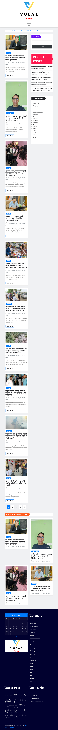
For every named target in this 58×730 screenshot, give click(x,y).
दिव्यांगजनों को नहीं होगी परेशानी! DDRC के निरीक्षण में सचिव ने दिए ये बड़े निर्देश (16, 483)
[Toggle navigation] (29, 24)
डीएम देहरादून (35, 120)
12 (13, 626)
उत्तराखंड (34, 111)
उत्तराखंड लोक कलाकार (38, 113)
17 (6, 629)
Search (36, 37)
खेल (33, 116)
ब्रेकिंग (34, 128)
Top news (35, 109)
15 (22, 626)
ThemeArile (12, 727)
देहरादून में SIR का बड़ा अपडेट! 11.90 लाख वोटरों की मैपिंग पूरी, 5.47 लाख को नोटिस (15, 218)
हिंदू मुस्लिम (35, 138)
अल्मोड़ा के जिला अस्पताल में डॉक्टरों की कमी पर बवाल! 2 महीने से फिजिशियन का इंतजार (16, 118)
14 (19, 626)
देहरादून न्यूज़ (35, 122)
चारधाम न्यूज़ (35, 118)
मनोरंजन (34, 130)
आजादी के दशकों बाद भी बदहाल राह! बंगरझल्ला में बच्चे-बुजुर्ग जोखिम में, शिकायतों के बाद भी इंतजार (16, 351)
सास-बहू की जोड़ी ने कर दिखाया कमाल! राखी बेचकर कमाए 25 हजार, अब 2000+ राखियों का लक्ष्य (16, 265)
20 (16, 629)
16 (26, 626)
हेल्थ (34, 140)
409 (20, 507)
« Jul (16, 636)
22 (22, 629)
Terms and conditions (37, 702)
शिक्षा (34, 136)
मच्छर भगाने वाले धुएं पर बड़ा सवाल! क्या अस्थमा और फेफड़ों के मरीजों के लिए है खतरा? (16, 436)
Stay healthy (36, 107)
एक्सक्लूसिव (35, 114)
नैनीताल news (36, 126)
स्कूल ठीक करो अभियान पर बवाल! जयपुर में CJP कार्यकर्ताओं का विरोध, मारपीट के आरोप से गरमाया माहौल (16, 308)
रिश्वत (34, 134)
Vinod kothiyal (11, 62)
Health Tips (36, 103)
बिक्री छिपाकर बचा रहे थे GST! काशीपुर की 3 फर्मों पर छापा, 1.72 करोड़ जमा (16, 393)
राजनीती (34, 132)
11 (10, 626)
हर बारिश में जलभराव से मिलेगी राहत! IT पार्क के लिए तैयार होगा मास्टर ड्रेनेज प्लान (25, 31)
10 (6, 626)
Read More (10, 75)
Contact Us (34, 695)
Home (7, 31)
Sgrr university (37, 105)
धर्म (33, 124)
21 (19, 629)
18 (10, 629)
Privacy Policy (35, 698)
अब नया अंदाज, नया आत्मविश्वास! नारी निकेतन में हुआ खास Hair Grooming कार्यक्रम (16, 173)
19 (13, 629)
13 (16, 626)
